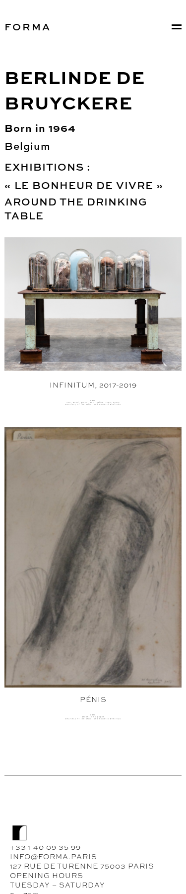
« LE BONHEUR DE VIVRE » (85, 185)
